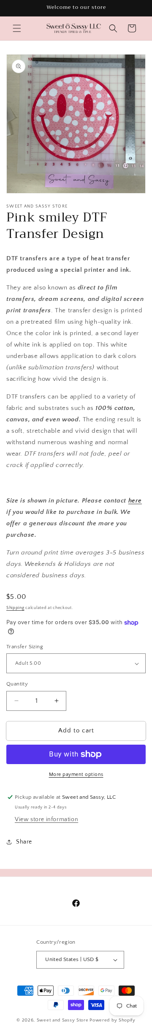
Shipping (15, 608)
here (135, 500)
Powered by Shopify (113, 1020)
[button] (17, 28)
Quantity (17, 684)
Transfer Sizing (24, 647)
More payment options (76, 774)
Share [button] (24, 841)
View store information (46, 819)
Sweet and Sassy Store (63, 1020)
